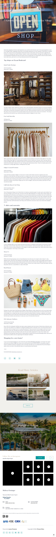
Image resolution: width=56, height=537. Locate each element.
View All (28, 405)
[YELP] (21, 533)
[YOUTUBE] (16, 533)
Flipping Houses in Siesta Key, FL (17, 351)
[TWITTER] (13, 533)
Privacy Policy (40, 529)
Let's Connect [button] (28, 437)
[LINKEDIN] (10, 533)
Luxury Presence (13, 529)
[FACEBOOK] (4, 533)
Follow (40, 457)
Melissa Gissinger (36, 341)
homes (15, 341)
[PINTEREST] (19, 533)
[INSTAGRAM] (7, 533)
